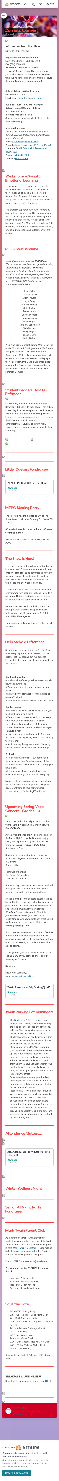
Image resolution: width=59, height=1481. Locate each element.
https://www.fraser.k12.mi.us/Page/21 (34, 145)
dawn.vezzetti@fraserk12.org (26, 98)
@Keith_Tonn (21, 158)
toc (4, 15)
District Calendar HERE (32, 1355)
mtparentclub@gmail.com (34, 1261)
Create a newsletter (16, 1473)
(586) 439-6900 (21, 155)
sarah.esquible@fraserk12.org (20, 976)
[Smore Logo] (12, 4)
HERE (49, 1381)
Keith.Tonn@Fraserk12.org (25, 141)
